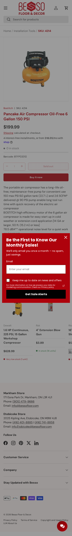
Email (9, 261)
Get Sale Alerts (36, 294)
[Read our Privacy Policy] (64, 286)
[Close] (66, 237)
